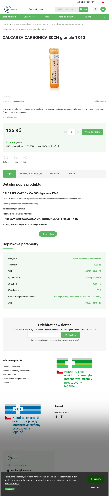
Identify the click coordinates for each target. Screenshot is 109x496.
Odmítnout (96, 487)
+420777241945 (61, 412)
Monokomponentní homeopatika (87, 258)
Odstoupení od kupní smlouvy (16, 378)
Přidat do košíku (92, 132)
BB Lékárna (56, 417)
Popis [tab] (9, 173)
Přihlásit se (70, 335)
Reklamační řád (9, 375)
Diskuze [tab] (71, 173)
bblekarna (61, 417)
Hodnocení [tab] (55, 173)
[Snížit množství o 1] (65, 132)
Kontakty (7, 382)
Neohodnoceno (18, 101)
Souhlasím (96, 479)
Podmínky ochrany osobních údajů (18, 371)
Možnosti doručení (50, 146)
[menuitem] (11, 17)
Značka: (99, 101)
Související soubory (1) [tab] (31, 173)
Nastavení (10, 489)
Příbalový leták (48, 234)
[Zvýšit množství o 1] (78, 132)
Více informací (12, 483)
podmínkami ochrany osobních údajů (67, 340)
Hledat (83, 9)
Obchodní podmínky (86, 2)
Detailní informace (10, 117)
